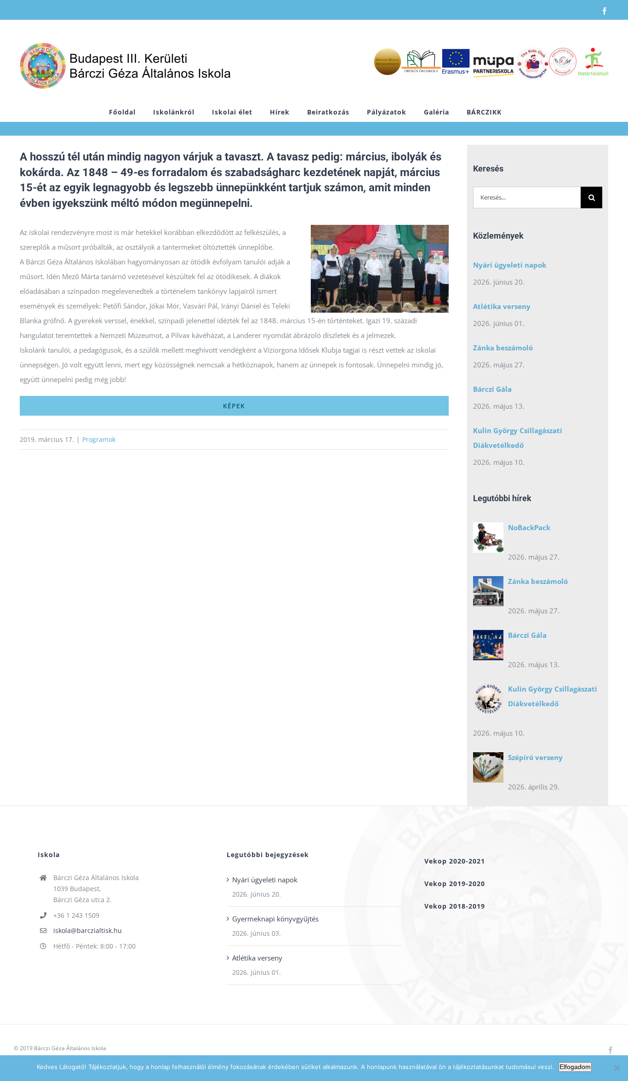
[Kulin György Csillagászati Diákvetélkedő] (488, 701)
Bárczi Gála (492, 389)
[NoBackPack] (488, 539)
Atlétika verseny (502, 306)
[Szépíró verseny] (488, 769)
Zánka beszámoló (503, 347)
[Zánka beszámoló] (488, 593)
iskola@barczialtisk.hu (87, 930)
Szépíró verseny (535, 757)
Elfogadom (575, 1066)
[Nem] (616, 1068)
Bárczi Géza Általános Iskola (70, 1048)
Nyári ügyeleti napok (509, 264)
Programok (98, 439)
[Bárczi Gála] (488, 647)
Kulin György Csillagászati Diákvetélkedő (517, 438)
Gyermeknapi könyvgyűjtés (275, 918)
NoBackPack (529, 527)
